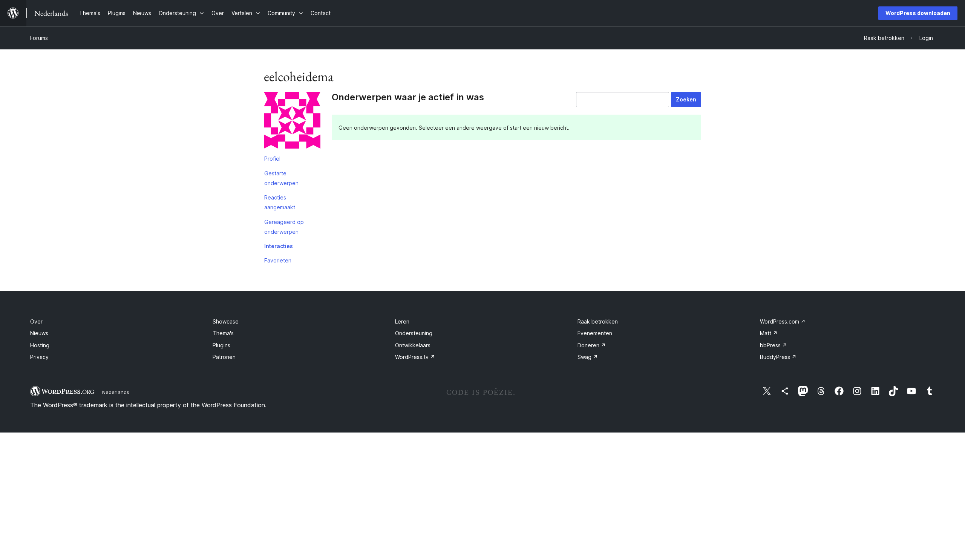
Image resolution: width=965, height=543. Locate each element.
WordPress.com (783, 321)
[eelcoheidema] (292, 122)
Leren (402, 321)
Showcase (226, 321)
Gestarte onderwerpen (281, 178)
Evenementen (594, 333)
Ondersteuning (413, 333)
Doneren (591, 345)
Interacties (278, 246)
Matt (769, 333)
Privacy (39, 357)
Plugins (221, 345)
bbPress (773, 345)
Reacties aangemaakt (279, 202)
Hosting (39, 345)
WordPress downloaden (917, 13)
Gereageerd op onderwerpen (284, 227)
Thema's (223, 333)
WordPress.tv (415, 357)
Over (36, 321)
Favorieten (277, 260)
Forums (39, 38)
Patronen (224, 357)
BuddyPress (778, 357)
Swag (587, 357)
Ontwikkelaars (412, 345)
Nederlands (115, 392)
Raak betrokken (597, 321)
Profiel (272, 158)
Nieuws (39, 333)
